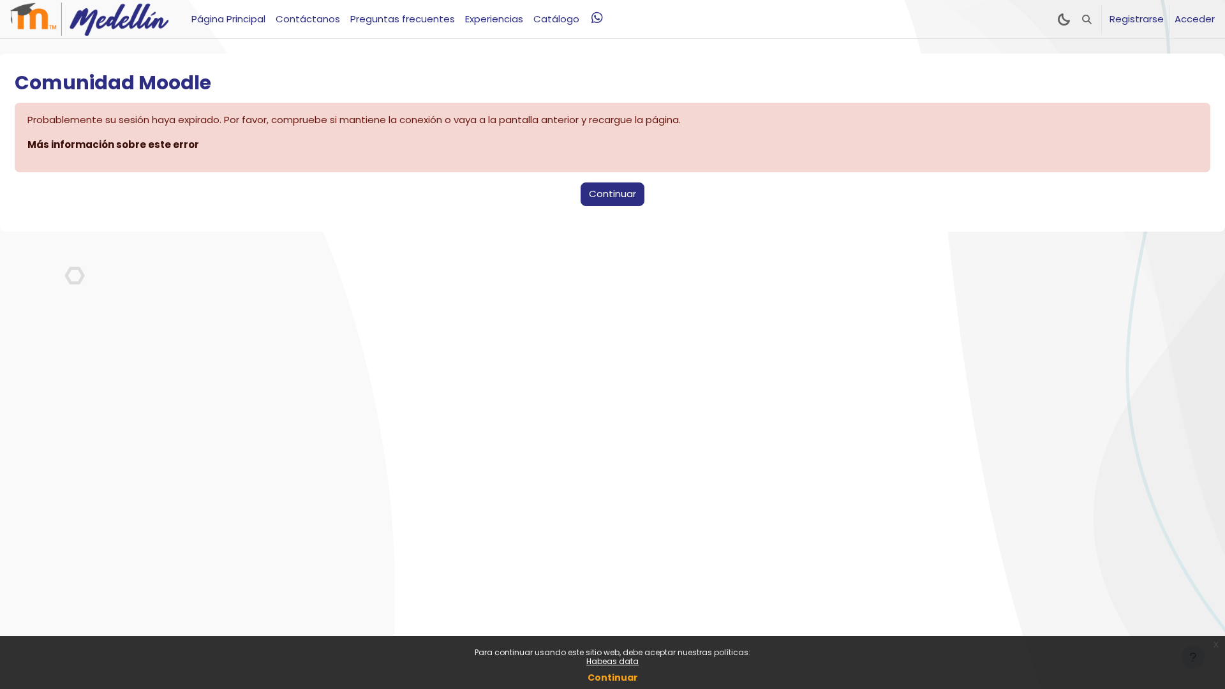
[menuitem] (597, 17)
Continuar (613, 677)
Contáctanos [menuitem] (308, 19)
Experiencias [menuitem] (494, 19)
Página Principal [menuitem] (228, 19)
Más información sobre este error (113, 144)
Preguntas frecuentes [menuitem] (402, 19)
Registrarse (1137, 19)
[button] (1087, 19)
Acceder (1195, 19)
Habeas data (612, 661)
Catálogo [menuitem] (556, 19)
